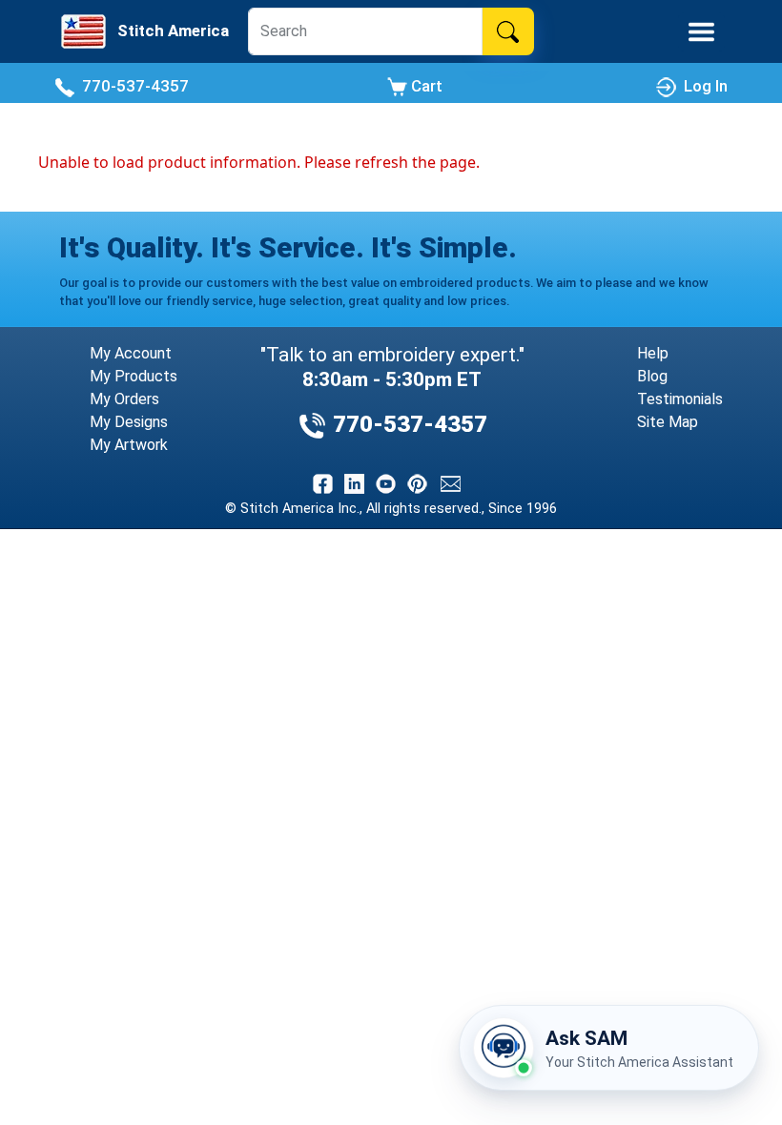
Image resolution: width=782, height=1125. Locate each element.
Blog (652, 376)
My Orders (124, 399)
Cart (424, 85)
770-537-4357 (131, 85)
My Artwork (129, 445)
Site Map (667, 422)
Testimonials (680, 399)
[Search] (508, 31)
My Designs (129, 422)
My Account (131, 353)
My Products (133, 376)
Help (653, 353)
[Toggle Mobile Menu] (701, 31)
